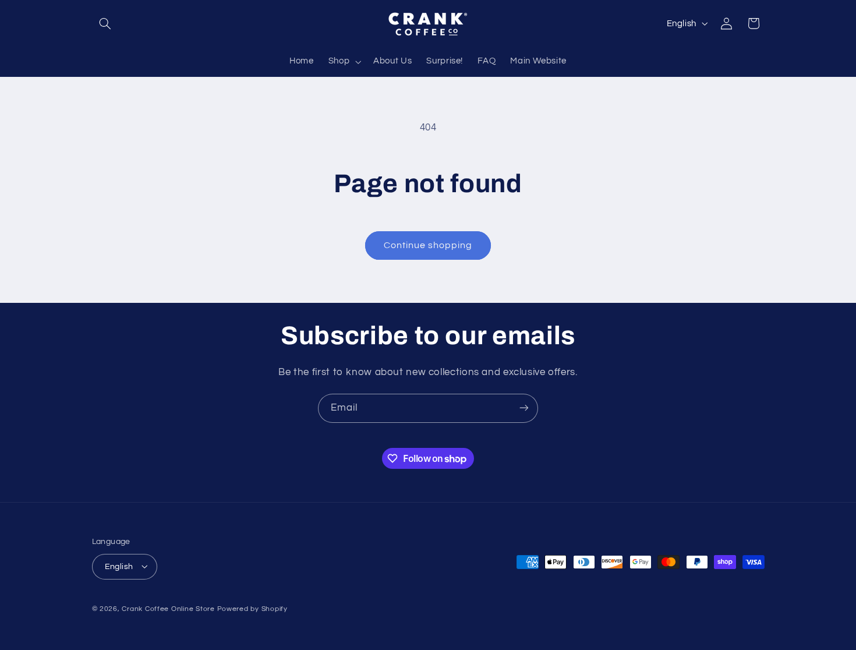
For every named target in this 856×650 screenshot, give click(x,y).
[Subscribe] (524, 408)
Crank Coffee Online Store (168, 608)
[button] (105, 23)
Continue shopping (428, 245)
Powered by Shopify (252, 608)
